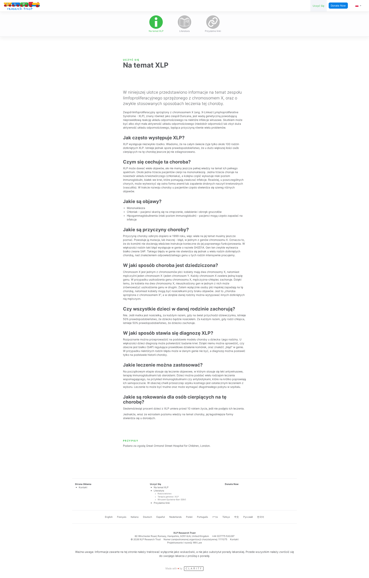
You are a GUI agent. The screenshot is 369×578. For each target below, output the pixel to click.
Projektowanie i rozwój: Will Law (184, 542)
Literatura (184, 31)
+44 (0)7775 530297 (223, 536)
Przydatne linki (213, 31)
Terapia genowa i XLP (168, 496)
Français (121, 516)
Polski (189, 516)
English (109, 516)
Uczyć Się (318, 5)
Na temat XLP (156, 31)
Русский (248, 516)
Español (160, 516)
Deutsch (147, 516)
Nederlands (175, 516)
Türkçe (226, 516)
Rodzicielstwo (164, 493)
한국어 (260, 516)
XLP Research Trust (22, 6)
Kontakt (83, 487)
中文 (236, 516)
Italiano (135, 516)
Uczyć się (131, 59)
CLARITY (194, 568)
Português (202, 516)
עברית (215, 516)
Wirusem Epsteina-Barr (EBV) (172, 499)
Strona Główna (83, 484)
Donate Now (338, 5)
